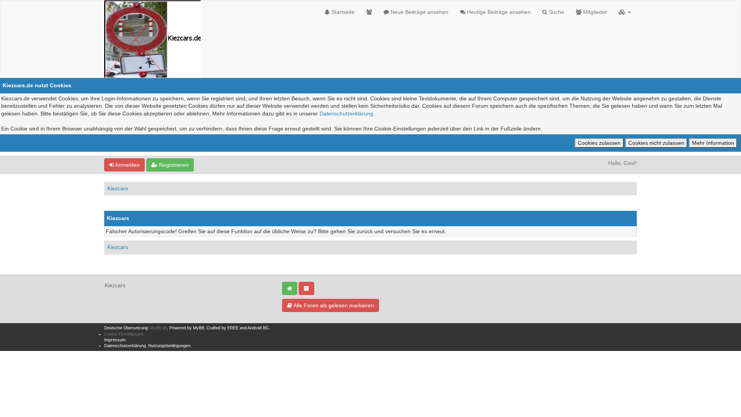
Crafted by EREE (222, 327)
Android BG (258, 327)
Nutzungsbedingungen (169, 345)
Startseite (342, 12)
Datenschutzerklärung (346, 113)
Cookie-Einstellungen (124, 334)
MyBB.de (158, 327)
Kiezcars (117, 188)
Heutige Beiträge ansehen (498, 12)
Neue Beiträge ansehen (418, 12)
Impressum (114, 339)
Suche (555, 12)
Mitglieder (594, 12)
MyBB (198, 327)
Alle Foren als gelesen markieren (333, 305)
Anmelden (127, 165)
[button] (625, 12)
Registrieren (173, 165)
